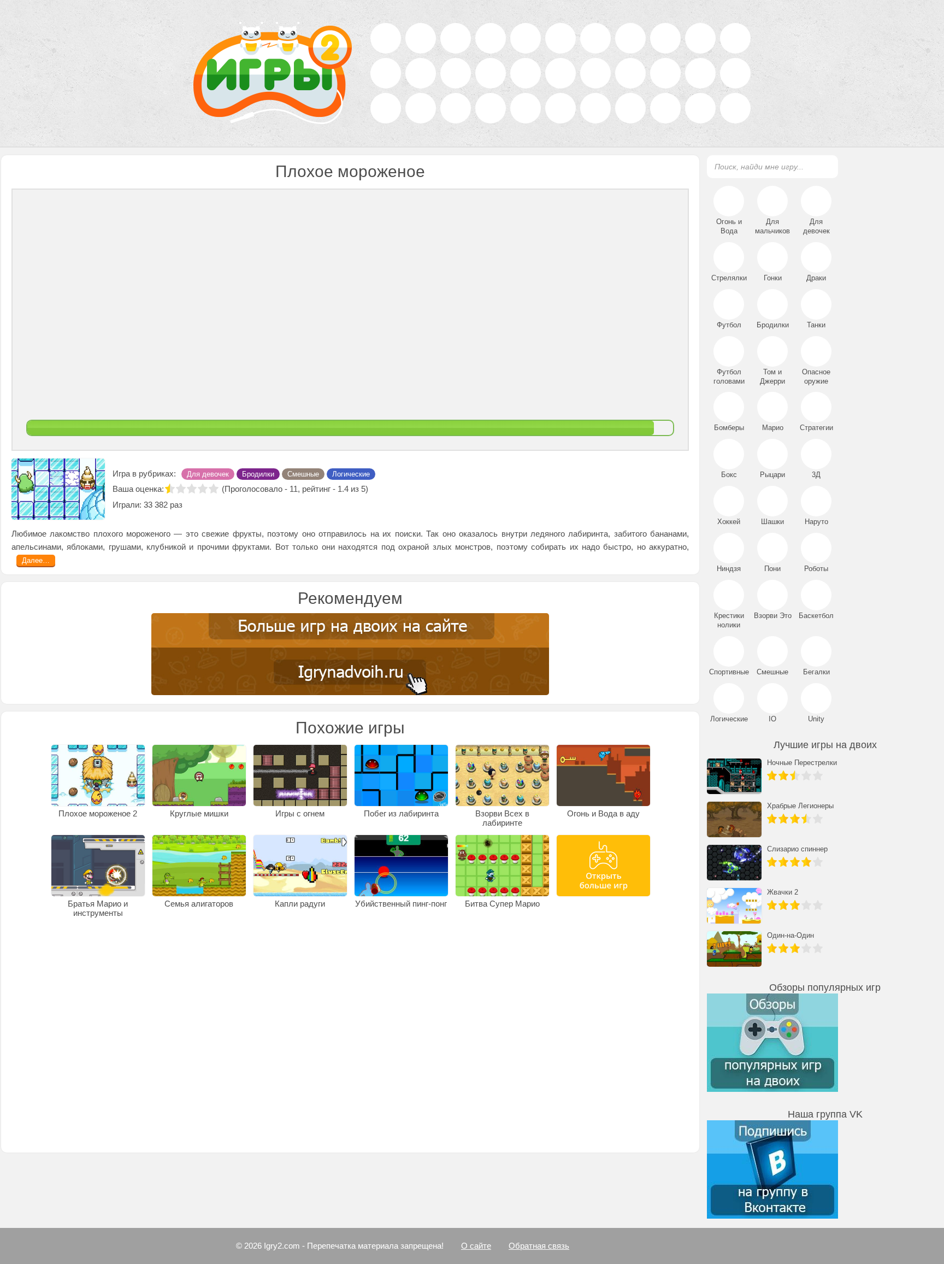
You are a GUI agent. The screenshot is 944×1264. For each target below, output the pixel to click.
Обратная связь (539, 1245)
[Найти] (823, 166)
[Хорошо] (203, 531)
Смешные (303, 516)
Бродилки (258, 516)
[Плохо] (181, 531)
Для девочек (208, 516)
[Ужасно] (170, 531)
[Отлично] (214, 531)
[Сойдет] (192, 531)
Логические (351, 516)
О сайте (476, 1245)
